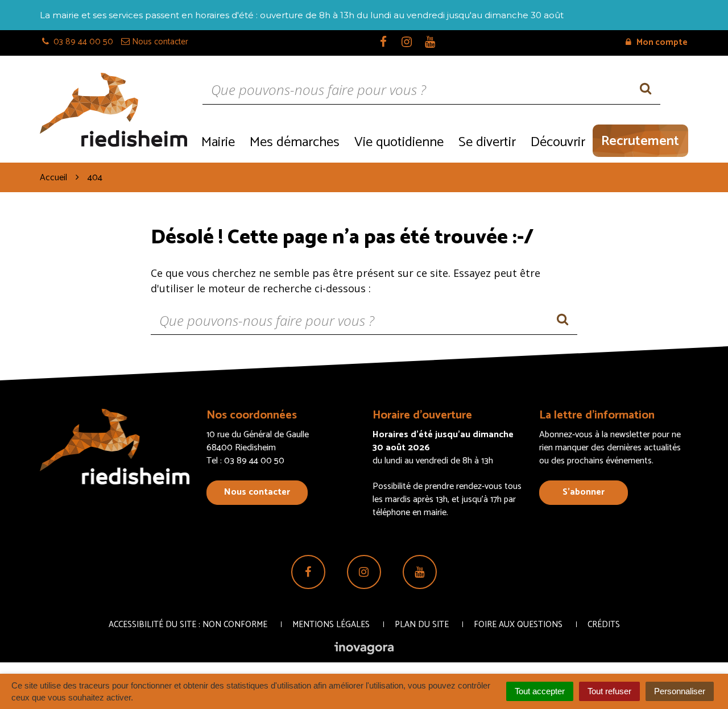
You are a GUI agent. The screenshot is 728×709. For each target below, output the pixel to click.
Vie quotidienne (399, 142)
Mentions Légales (331, 624)
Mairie (218, 142)
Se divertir (487, 142)
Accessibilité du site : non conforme (188, 624)
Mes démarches (295, 142)
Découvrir (558, 142)
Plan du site (422, 624)
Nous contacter (257, 492)
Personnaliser (679, 691)
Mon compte (661, 42)
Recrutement (640, 141)
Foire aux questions (518, 624)
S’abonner (583, 492)
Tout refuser (609, 691)
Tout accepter (540, 691)
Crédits (604, 624)
